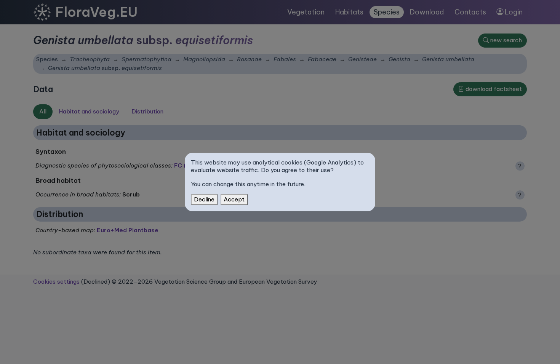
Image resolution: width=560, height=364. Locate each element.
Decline (204, 199)
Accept (234, 199)
